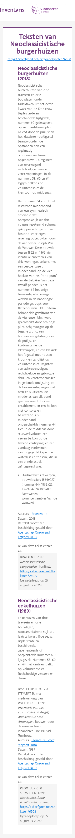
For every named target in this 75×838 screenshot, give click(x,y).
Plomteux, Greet (42, 740)
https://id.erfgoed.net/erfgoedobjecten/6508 (39, 59)
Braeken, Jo (39, 514)
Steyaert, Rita (27, 745)
